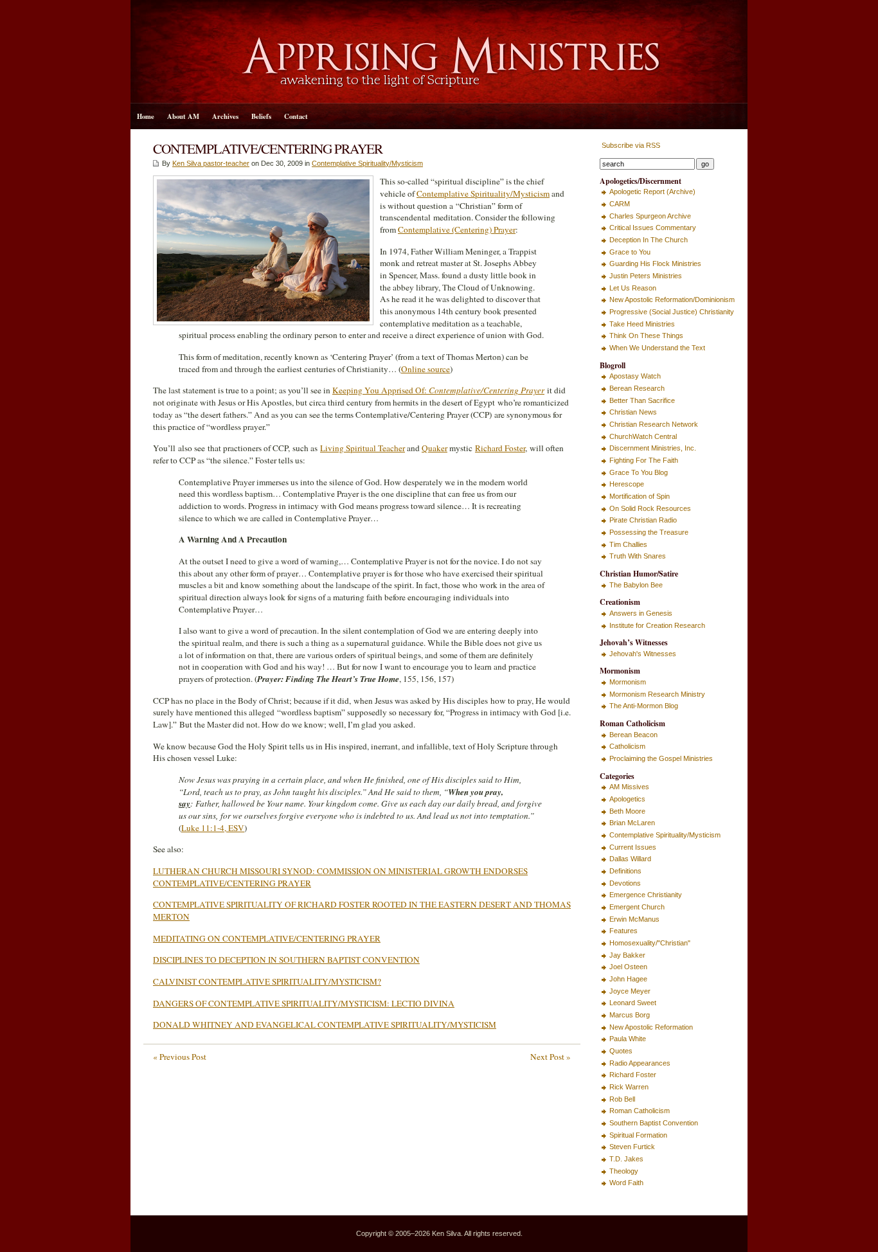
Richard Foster (500, 448)
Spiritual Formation (638, 1135)
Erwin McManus (634, 919)
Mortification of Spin (639, 496)
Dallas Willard (630, 859)
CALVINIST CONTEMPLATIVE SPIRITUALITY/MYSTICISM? (267, 981)
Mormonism (627, 682)
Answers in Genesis (640, 613)
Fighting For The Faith (643, 460)
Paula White (627, 1038)
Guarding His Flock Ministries (655, 263)
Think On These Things (646, 335)
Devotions (625, 883)
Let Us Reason (632, 288)
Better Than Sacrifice (642, 400)
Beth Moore (627, 811)
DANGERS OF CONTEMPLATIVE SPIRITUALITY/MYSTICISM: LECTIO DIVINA (303, 1003)
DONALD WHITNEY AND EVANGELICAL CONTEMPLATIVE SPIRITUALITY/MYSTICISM (324, 1024)
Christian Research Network (653, 424)
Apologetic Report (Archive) (652, 191)
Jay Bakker (627, 955)
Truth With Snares (637, 556)
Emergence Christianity (645, 895)
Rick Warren (629, 1087)
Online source (425, 369)
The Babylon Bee (636, 585)
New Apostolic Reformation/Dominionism (672, 299)
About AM (183, 116)
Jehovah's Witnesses (642, 653)
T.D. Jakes (626, 1159)
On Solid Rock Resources (650, 508)
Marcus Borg (629, 1015)
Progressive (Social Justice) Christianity (671, 312)
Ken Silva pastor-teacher (210, 163)
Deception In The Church (648, 240)
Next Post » (550, 1056)
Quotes (620, 1051)
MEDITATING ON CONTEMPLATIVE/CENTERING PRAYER (267, 938)
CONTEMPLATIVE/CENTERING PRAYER (267, 148)
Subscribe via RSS (630, 145)
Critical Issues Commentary (652, 227)
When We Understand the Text (657, 348)
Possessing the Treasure (648, 532)
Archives (225, 116)
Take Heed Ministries (642, 324)
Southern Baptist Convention (653, 1123)
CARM (619, 204)
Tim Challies (628, 544)
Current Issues (632, 847)
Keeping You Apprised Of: (438, 390)
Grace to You (629, 252)
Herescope (626, 484)
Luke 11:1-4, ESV (212, 828)
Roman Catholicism (639, 1110)
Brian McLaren (632, 823)
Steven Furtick (632, 1146)
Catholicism (627, 746)
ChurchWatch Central (643, 436)
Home (145, 116)
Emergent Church (637, 907)
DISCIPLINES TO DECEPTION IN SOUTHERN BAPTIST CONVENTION (286, 959)
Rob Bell (622, 1099)
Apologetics (627, 799)
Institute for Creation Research (657, 625)
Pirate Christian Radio (643, 520)
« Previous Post (179, 1056)
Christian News (633, 412)
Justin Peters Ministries (645, 276)
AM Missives (629, 787)
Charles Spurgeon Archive (650, 216)
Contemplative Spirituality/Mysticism (367, 163)
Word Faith (626, 1182)
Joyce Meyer (629, 991)
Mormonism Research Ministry (657, 694)
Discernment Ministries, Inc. (652, 448)
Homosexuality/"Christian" (649, 943)
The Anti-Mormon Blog (643, 706)
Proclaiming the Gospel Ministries (661, 758)
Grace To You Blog (638, 472)
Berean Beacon (633, 734)
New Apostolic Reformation (651, 1027)
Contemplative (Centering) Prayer (456, 229)
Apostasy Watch (635, 376)
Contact (296, 116)
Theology (623, 1171)
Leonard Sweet (632, 1002)
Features (623, 931)
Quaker (434, 448)
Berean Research (637, 388)
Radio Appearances (639, 1063)
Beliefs (261, 116)
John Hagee (628, 979)
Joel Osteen (628, 966)
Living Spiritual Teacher (362, 448)
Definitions (625, 871)
